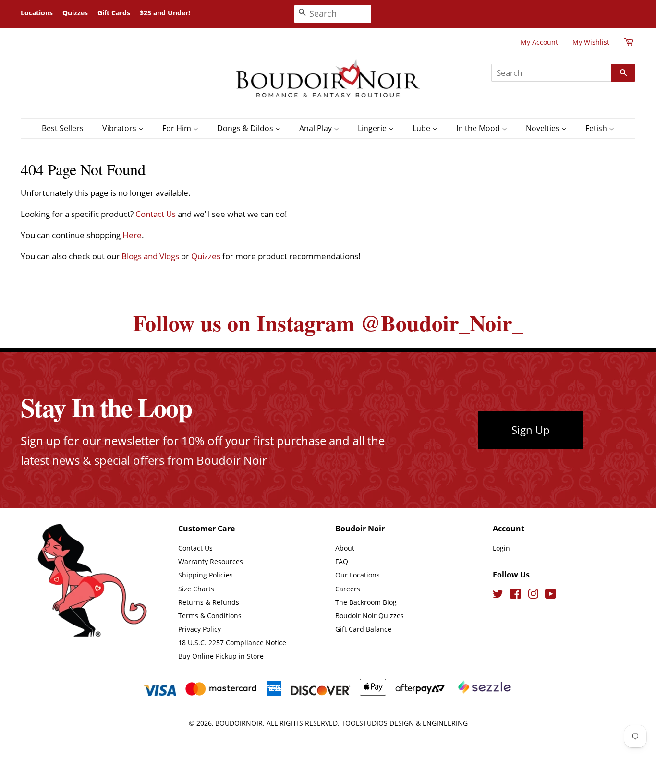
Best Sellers (63, 128)
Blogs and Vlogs (150, 256)
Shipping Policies (205, 574)
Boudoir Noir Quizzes (369, 615)
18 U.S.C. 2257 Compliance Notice (232, 642)
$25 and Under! (165, 12)
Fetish (597, 128)
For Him (177, 128)
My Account (539, 42)
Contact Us (155, 213)
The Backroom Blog (366, 602)
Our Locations (357, 574)
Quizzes (75, 12)
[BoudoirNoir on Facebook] (515, 595)
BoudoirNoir (239, 723)
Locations (37, 12)
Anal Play (316, 128)
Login (501, 548)
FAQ (341, 561)
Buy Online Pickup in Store (221, 656)
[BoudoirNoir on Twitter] (498, 595)
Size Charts (196, 588)
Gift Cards (113, 12)
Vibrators (120, 128)
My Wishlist (590, 42)
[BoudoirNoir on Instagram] (533, 595)
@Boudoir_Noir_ (441, 323)
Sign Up (530, 429)
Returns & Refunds (208, 602)
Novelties (543, 128)
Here (132, 234)
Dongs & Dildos (246, 128)
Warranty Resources (210, 561)
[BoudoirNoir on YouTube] (550, 595)
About (344, 548)
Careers (347, 588)
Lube (422, 128)
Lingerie (373, 128)
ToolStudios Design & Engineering (404, 723)
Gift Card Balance (363, 629)
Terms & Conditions (210, 615)
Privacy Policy (199, 629)
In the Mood (479, 128)
